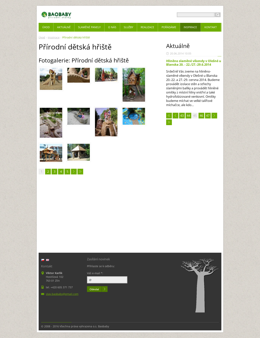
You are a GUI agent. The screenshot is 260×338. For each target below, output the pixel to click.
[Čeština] (42, 259)
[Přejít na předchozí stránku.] (175, 115)
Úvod (42, 37)
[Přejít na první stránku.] (169, 115)
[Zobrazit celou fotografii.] (51, 79)
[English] (47, 259)
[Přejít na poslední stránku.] (80, 171)
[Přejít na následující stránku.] (74, 171)
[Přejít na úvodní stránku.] (56, 19)
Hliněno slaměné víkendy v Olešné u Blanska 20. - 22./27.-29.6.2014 (193, 63)
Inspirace (54, 37)
